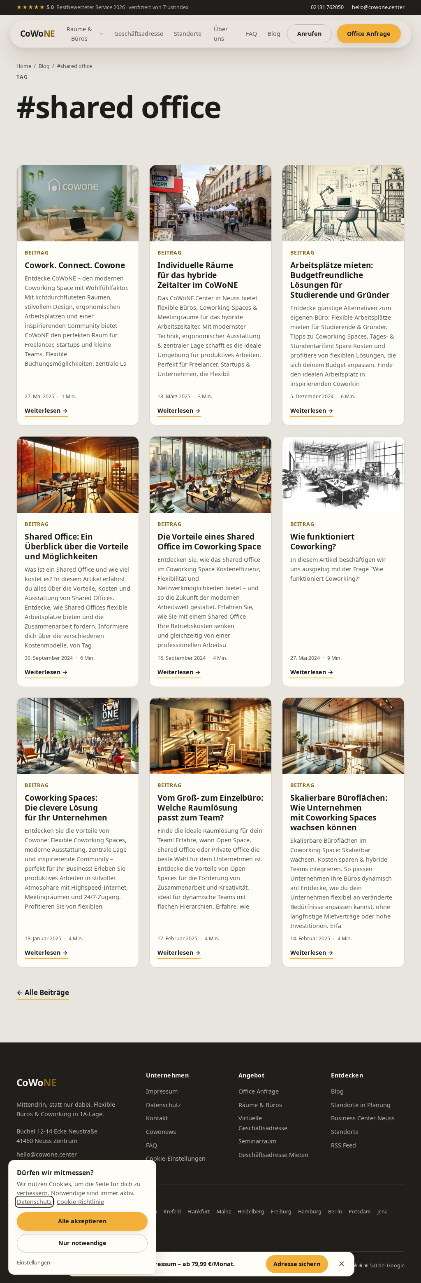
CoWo (37, 33)
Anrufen (309, 33)
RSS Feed (343, 1145)
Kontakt (157, 1118)
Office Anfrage (369, 33)
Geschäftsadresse (138, 33)
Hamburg (310, 1211)
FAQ (251, 33)
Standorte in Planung (361, 1105)
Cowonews (161, 1132)
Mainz (224, 1211)
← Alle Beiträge (42, 992)
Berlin (335, 1211)
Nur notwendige (82, 1243)
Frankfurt (198, 1211)
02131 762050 (327, 7)
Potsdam (360, 1211)
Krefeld (172, 1211)
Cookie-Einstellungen (176, 1158)
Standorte (187, 33)
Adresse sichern (296, 1264)
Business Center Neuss (363, 1118)
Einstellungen (33, 1262)
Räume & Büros (79, 33)
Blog (274, 33)
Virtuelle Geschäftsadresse (262, 1122)
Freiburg (281, 1211)
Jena (382, 1211)
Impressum (162, 1091)
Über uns (221, 33)
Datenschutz (163, 1105)
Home (23, 66)
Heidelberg (251, 1211)
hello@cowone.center (378, 7)
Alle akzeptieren (82, 1221)
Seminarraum (257, 1141)
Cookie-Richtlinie (80, 1202)
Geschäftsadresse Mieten (273, 1155)
